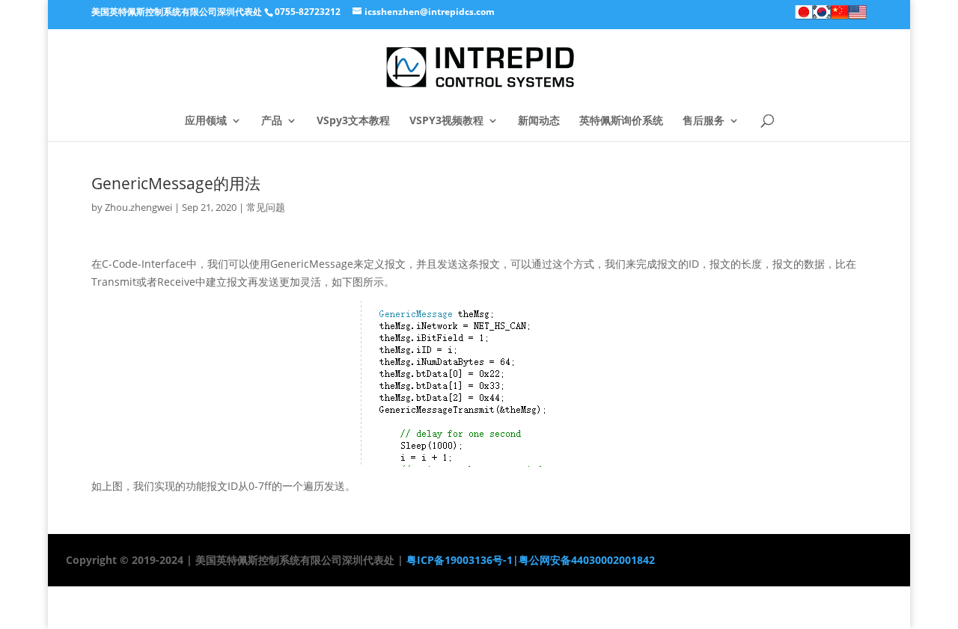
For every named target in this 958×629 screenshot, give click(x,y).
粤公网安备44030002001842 (587, 560)
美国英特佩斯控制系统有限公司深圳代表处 (176, 11)
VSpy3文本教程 (353, 121)
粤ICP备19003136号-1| (461, 560)
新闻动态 (539, 121)
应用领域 (206, 121)
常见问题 (265, 207)
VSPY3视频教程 (446, 121)
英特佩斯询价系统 (621, 121)
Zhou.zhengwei (138, 207)
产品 (271, 121)
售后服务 (703, 121)
